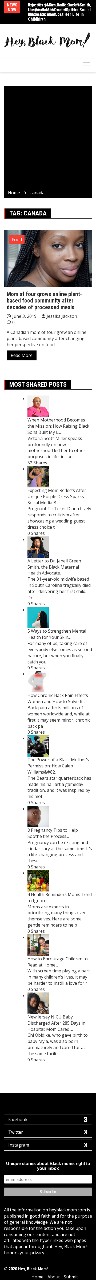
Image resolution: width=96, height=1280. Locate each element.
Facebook (17, 1119)
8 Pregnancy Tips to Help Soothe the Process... (52, 833)
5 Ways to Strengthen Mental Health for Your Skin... (56, 634)
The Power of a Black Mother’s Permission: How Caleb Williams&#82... (58, 766)
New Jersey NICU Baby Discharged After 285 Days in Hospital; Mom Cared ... (56, 1023)
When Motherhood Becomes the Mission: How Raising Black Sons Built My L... (58, 426)
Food (17, 239)
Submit (71, 1277)
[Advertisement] (48, 139)
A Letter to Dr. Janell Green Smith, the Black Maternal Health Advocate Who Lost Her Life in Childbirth (59, 12)
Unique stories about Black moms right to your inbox (48, 1166)
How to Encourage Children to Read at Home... (57, 962)
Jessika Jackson (62, 316)
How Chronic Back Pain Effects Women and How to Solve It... (57, 698)
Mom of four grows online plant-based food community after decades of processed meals (44, 300)
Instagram (18, 1145)
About (53, 1277)
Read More (22, 355)
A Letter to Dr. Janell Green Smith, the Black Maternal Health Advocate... (54, 567)
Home (37, 1277)
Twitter (15, 1132)
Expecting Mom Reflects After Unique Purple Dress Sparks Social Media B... (56, 496)
